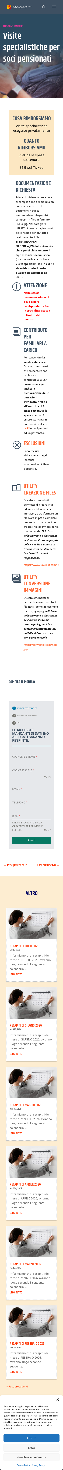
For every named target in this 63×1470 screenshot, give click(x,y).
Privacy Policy (38, 1465)
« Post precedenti (17, 1386)
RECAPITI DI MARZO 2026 (25, 1264)
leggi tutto (16, 974)
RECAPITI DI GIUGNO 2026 (26, 1025)
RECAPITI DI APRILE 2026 (25, 1184)
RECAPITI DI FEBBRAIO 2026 (27, 1343)
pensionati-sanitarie (13, 26)
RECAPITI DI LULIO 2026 (24, 946)
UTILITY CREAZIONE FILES (40, 489)
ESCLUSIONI (35, 443)
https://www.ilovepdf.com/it (41, 564)
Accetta (31, 1438)
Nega (31, 1447)
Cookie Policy (23, 1465)
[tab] (24, 708)
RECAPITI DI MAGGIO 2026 (26, 1105)
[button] (57, 1399)
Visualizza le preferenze (31, 1457)
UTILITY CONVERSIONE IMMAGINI (37, 584)
